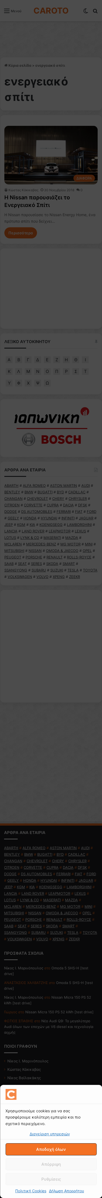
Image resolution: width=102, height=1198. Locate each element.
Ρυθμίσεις (51, 1179)
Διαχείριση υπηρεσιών (50, 1134)
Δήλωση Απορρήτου (66, 1191)
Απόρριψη (51, 1164)
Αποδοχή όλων (51, 1149)
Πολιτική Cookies (30, 1191)
